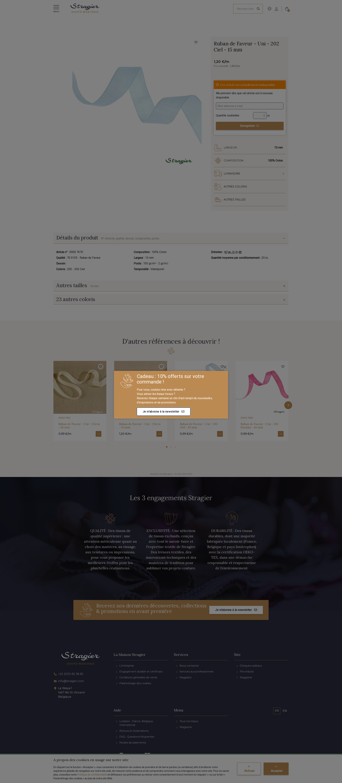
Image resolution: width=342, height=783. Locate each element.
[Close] (225, 367)
